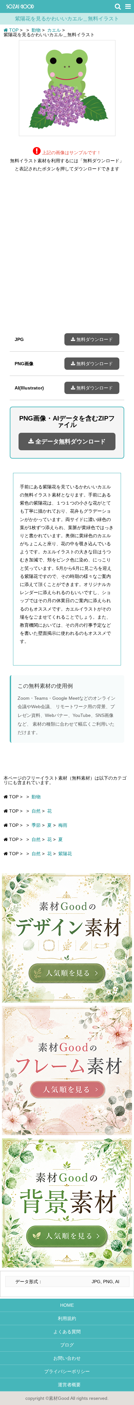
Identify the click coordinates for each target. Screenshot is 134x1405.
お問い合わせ (67, 1358)
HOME (67, 1305)
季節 (36, 825)
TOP (13, 30)
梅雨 (62, 825)
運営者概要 (67, 1384)
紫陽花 (65, 853)
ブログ (67, 1344)
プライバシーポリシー (67, 1371)
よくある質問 (67, 1331)
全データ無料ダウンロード (70, 441)
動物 (36, 796)
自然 (36, 811)
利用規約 (67, 1318)
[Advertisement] (67, 257)
